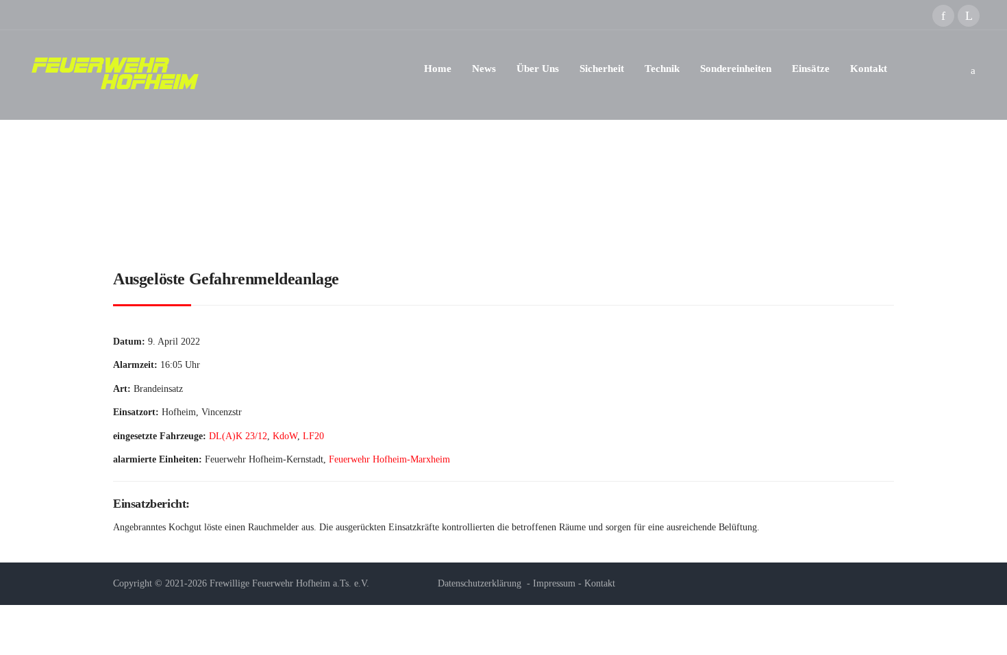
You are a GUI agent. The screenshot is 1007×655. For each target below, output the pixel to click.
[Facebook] (943, 16)
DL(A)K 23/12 (238, 436)
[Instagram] (969, 16)
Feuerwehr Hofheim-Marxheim (389, 459)
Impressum (554, 583)
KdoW (285, 436)
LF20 (313, 436)
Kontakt (599, 583)
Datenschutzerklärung (479, 583)
